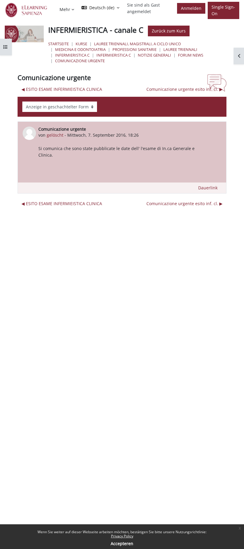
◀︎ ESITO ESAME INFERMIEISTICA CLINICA (61, 89)
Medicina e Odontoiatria (80, 49)
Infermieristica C (72, 55)
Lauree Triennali (180, 49)
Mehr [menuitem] (65, 9)
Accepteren (122, 543)
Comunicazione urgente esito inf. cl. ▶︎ (184, 89)
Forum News (190, 55)
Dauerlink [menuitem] (208, 188)
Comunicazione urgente (80, 60)
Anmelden (191, 8)
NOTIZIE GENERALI (154, 55)
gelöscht (55, 135)
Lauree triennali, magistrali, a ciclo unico (137, 43)
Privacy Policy (122, 536)
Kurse (81, 43)
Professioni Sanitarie (134, 49)
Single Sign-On (223, 10)
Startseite (58, 43)
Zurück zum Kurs (169, 31)
